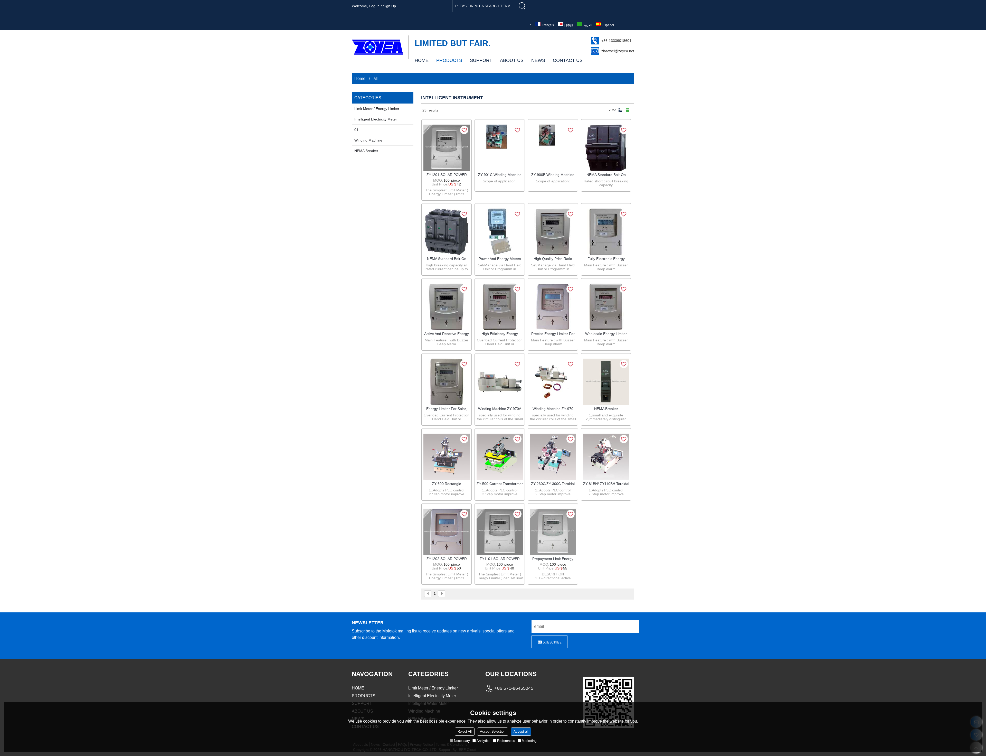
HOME (422, 60)
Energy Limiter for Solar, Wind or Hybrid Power (446, 409)
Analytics (483, 741)
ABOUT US (512, 60)
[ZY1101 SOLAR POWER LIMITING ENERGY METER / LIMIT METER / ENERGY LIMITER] (500, 532)
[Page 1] (427, 593)
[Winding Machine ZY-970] (553, 382)
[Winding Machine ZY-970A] (500, 382)
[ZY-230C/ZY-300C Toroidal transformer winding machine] (553, 457)
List (620, 110)
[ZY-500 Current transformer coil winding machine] (500, 457)
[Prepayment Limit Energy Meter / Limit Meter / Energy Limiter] (553, 532)
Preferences (506, 741)
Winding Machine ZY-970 (553, 409)
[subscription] (549, 642)
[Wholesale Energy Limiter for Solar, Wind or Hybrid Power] (606, 307)
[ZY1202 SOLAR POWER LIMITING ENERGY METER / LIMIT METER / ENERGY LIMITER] (446, 532)
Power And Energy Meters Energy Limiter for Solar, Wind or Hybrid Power (500, 259)
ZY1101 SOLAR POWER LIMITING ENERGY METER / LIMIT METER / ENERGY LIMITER (500, 559)
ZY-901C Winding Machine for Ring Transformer (500, 175)
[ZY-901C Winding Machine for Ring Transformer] (500, 148)
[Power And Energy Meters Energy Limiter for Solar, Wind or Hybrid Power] (500, 232)
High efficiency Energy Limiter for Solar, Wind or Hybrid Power (500, 334)
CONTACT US (568, 60)
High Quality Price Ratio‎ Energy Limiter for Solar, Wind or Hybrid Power (553, 259)
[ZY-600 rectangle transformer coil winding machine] (446, 457)
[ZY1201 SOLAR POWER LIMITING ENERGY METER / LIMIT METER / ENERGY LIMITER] (446, 148)
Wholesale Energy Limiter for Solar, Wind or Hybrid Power (606, 334)
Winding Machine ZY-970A (499, 409)
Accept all (521, 731)
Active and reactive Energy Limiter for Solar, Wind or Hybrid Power (446, 334)
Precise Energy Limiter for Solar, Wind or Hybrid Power (553, 334)
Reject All (465, 731)
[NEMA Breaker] (606, 382)
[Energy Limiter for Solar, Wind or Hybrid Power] (446, 382)
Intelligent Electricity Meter (432, 696)
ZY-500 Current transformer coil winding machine (500, 484)
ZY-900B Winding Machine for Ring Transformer (552, 175)
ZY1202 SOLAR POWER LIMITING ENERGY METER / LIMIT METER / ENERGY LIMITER (446, 559)
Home (359, 78)
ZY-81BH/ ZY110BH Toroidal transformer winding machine (606, 484)
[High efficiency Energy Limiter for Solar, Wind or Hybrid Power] (500, 307)
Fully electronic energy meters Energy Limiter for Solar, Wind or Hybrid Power (606, 259)
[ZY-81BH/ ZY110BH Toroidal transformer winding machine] (606, 457)
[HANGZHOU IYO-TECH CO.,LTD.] (377, 47)
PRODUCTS (449, 60)
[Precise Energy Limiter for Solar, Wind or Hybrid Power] (553, 307)
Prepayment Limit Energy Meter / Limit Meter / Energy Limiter (553, 559)
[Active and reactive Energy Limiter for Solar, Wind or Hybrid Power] (446, 307)
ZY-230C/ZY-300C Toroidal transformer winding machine (553, 484)
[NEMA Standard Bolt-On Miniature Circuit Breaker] (606, 148)
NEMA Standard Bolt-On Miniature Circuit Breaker (606, 175)
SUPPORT (481, 60)
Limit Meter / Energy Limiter (433, 688)
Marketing (529, 741)
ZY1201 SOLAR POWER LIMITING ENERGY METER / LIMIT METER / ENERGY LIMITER (446, 175)
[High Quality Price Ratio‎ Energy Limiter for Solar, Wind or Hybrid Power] (553, 232)
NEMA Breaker (606, 409)
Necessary (462, 741)
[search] (522, 6)
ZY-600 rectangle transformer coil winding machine (446, 484)
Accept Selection (492, 731)
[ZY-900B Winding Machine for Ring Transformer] (553, 148)
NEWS (538, 60)
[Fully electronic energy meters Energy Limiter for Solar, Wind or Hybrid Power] (606, 232)
